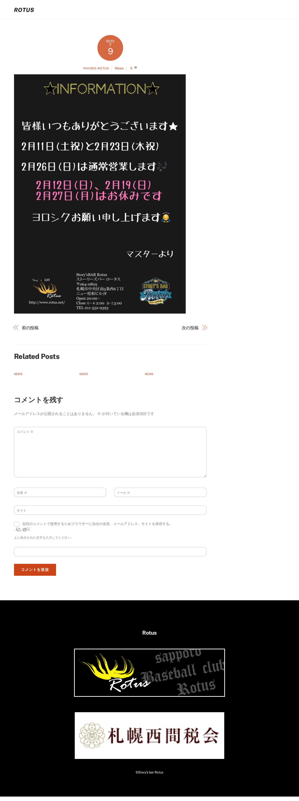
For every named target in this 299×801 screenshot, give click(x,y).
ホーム (129, 9)
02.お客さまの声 (211, 9)
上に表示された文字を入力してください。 (44, 537)
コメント (25, 431)
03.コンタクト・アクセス (258, 9)
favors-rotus (96, 68)
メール (123, 492)
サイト (21, 510)
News (119, 68)
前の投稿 (30, 327)
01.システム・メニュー (165, 9)
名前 (22, 492)
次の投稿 (190, 327)
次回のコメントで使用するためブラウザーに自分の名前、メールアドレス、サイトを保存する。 (97, 524)
